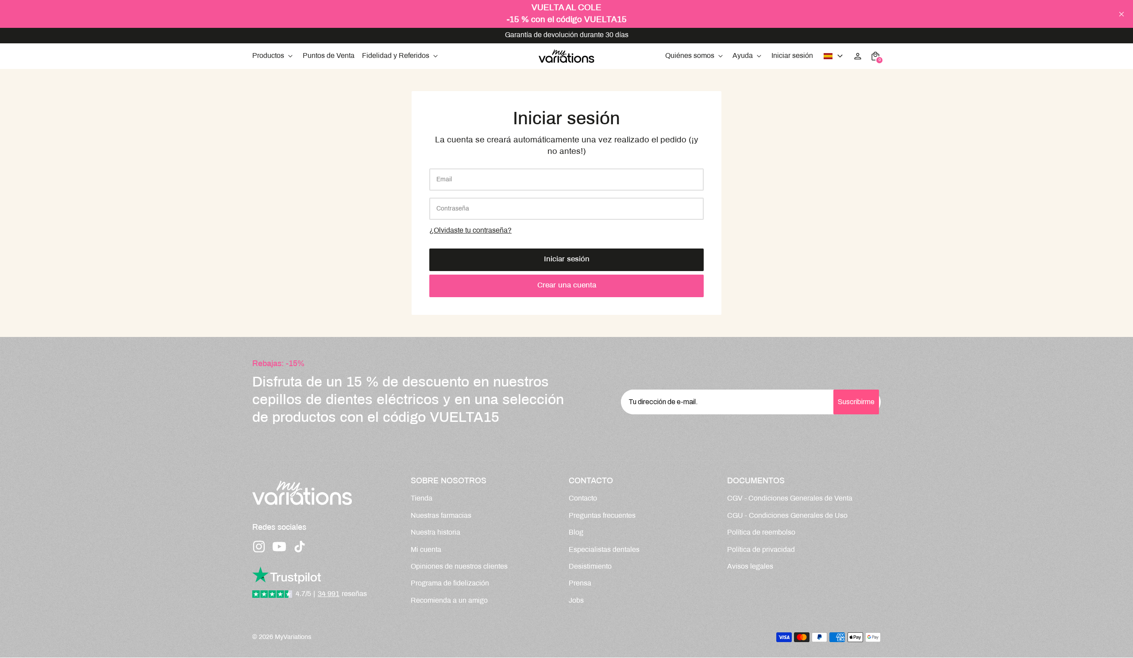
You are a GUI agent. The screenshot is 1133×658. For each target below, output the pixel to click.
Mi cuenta (426, 550)
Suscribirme (856, 402)
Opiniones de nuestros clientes (459, 566)
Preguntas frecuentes (602, 516)
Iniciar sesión (567, 259)
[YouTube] (279, 546)
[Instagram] (259, 546)
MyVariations (293, 637)
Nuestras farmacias (441, 516)
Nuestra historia (435, 532)
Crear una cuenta (566, 285)
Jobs (576, 600)
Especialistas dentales (604, 550)
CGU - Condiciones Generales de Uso (787, 516)
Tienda (421, 498)
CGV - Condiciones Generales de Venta (789, 498)
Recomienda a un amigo (449, 600)
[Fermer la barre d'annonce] (1121, 14)
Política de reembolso (761, 532)
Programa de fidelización (450, 583)
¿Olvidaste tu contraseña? (470, 230)
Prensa (580, 583)
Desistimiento (590, 566)
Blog (576, 532)
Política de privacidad (761, 550)
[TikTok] (299, 546)
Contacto (583, 498)
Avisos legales (750, 566)
